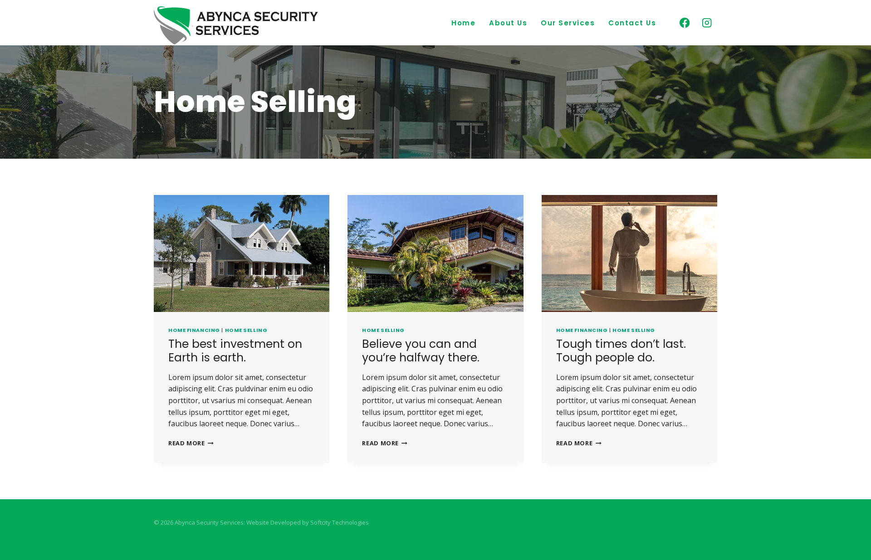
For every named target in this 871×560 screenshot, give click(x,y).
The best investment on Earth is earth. (235, 350)
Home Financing (194, 330)
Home (463, 23)
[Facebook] (684, 23)
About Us (508, 23)
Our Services (568, 23)
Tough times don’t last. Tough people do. (621, 350)
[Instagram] (707, 23)
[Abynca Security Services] (236, 25)
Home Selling (246, 330)
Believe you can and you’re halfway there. (421, 350)
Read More (191, 443)
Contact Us (632, 23)
